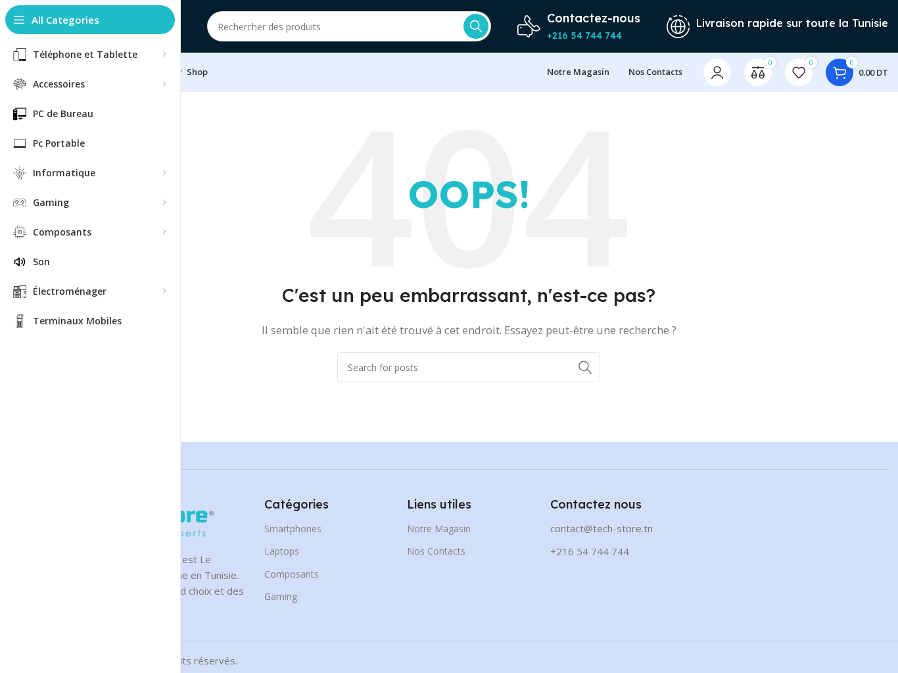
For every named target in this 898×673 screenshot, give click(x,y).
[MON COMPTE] (717, 72)
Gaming (280, 596)
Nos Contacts (436, 551)
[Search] (475, 26)
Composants (291, 574)
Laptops (281, 551)
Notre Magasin (439, 528)
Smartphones (292, 528)
